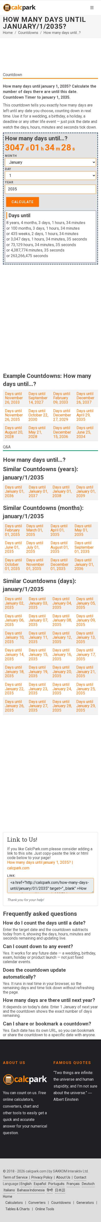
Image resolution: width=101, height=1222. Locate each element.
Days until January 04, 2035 (62, 603)
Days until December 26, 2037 (85, 398)
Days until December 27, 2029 (62, 415)
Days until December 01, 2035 (59, 564)
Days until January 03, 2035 (38, 603)
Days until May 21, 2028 (36, 432)
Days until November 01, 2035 (35, 564)
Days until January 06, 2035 (14, 620)
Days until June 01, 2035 (13, 547)
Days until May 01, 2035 (83, 530)
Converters (37, 1203)
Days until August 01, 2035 (59, 547)
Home (8, 33)
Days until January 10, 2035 (14, 637)
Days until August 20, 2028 (14, 432)
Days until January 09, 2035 (86, 620)
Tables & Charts (17, 1209)
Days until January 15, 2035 (38, 654)
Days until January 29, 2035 (86, 706)
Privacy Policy (41, 1177)
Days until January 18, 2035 (14, 671)
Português (56, 1184)
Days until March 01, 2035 (34, 530)
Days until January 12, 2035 (62, 637)
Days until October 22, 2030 (38, 415)
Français (73, 1184)
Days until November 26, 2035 (14, 415)
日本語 (60, 1190)
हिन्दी (50, 1190)
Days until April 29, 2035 (84, 415)
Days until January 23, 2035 (38, 688)
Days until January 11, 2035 (38, 637)
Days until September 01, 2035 (84, 547)
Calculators (14, 1203)
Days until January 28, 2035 (62, 706)
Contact (80, 1177)
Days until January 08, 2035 (62, 620)
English (26, 1184)
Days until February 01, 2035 (13, 530)
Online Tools (44, 1209)
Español (40, 1184)
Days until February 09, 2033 (61, 398)
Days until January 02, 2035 (14, 603)
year (9, 182)
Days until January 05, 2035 (86, 603)
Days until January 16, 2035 (62, 654)
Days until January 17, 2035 (86, 654)
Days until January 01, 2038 (62, 491)
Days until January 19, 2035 (38, 671)
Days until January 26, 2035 (14, 706)
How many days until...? (62, 33)
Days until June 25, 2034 (84, 432)
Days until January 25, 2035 (86, 688)
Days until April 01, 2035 (58, 530)
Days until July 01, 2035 (34, 547)
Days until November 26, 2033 (14, 398)
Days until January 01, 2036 (14, 491)
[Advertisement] (50, 57)
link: (11, 875)
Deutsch (88, 1184)
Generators (85, 1203)
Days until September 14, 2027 (38, 398)
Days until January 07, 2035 (38, 620)
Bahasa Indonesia (31, 1190)
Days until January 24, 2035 (62, 688)
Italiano (9, 1190)
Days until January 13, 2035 (86, 637)
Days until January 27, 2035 (38, 706)
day (8, 169)
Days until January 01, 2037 (38, 491)
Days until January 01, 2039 (86, 491)
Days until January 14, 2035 (14, 654)
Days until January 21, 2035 (86, 671)
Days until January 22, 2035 (14, 688)
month (11, 156)
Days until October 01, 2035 (13, 564)
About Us (63, 1177)
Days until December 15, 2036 (62, 432)
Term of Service (15, 1177)
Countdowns (28, 33)
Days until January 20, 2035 (62, 671)
